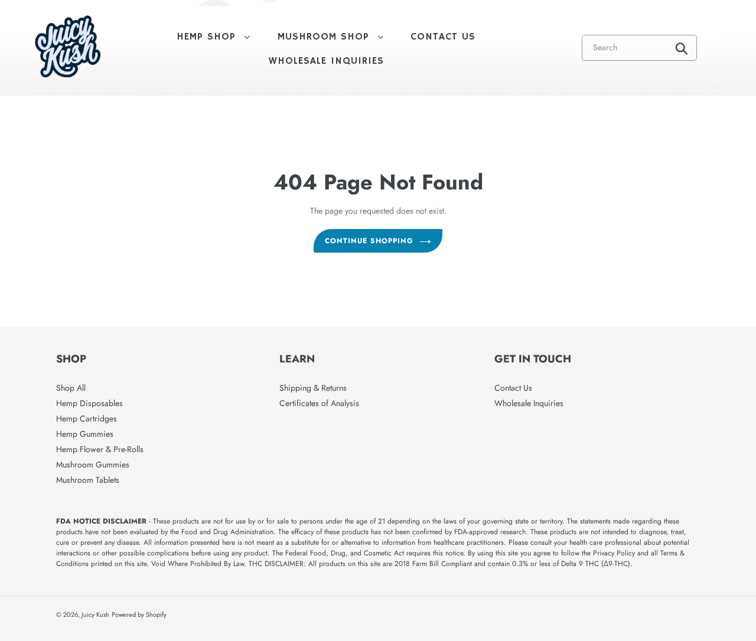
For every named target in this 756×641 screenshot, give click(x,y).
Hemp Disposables (89, 403)
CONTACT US (442, 37)
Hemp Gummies (84, 434)
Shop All (71, 388)
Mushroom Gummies (92, 464)
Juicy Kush (95, 614)
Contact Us (513, 388)
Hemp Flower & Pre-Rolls (100, 449)
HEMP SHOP (219, 36)
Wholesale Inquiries (528, 403)
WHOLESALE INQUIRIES (326, 61)
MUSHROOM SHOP (336, 36)
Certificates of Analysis (319, 403)
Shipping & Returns (313, 388)
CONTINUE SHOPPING (369, 241)
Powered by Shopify (139, 614)
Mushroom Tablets (87, 480)
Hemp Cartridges (86, 418)
